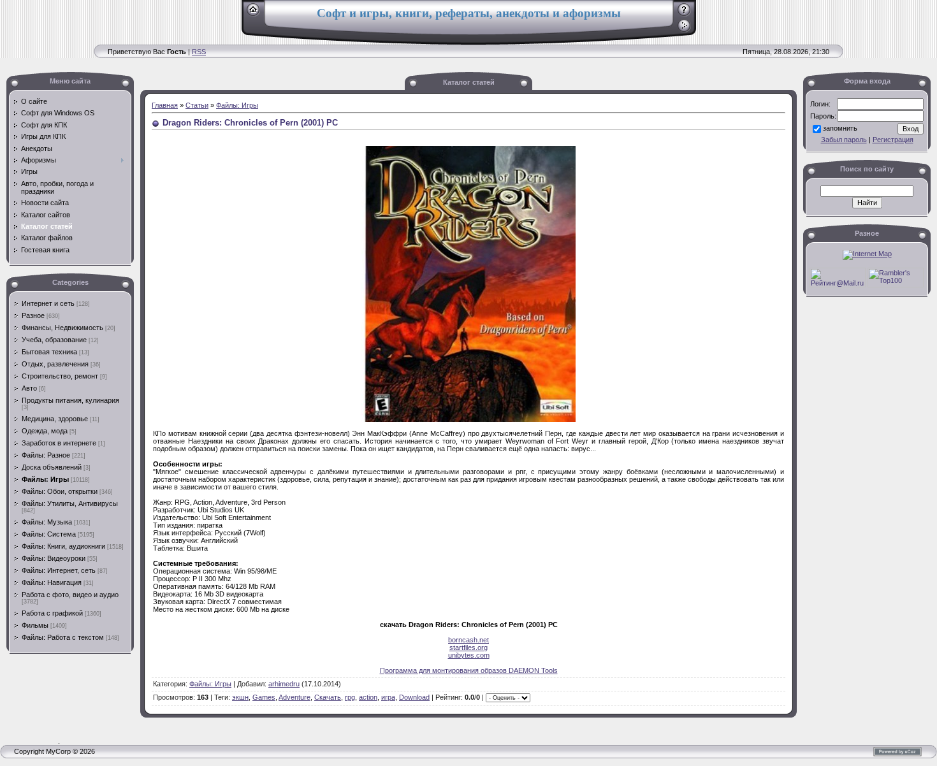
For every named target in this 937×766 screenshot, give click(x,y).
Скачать (327, 697)
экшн (240, 697)
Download (414, 697)
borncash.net (468, 640)
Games (263, 697)
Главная (165, 105)
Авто (29, 388)
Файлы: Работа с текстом (63, 637)
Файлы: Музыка (47, 522)
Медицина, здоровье (55, 419)
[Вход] (684, 30)
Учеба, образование (54, 339)
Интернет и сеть (48, 303)
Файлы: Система (49, 534)
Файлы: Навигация (52, 582)
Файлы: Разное (46, 455)
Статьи (196, 105)
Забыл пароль (844, 139)
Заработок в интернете (59, 443)
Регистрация (893, 139)
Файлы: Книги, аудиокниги (63, 546)
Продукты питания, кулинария (70, 400)
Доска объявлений (52, 467)
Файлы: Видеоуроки (53, 558)
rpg (350, 697)
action (368, 697)
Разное (33, 315)
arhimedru (284, 684)
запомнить (840, 128)
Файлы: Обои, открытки (60, 491)
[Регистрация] (684, 14)
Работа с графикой (52, 613)
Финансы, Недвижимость (62, 327)
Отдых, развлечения (55, 364)
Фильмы (35, 625)
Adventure (294, 697)
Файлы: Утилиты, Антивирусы (70, 503)
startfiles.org (468, 647)
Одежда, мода (45, 431)
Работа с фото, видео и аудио (70, 594)
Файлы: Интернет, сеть (59, 570)
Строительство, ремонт (60, 376)
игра (388, 697)
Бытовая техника (49, 352)
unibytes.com (469, 655)
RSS (199, 51)
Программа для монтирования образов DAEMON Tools (469, 670)
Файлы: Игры (45, 479)
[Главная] (253, 14)
